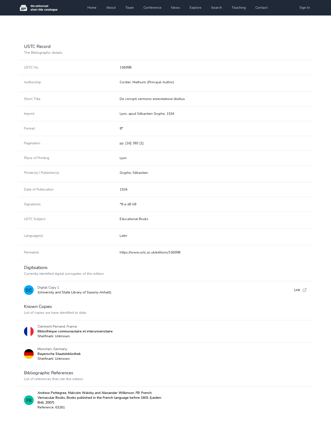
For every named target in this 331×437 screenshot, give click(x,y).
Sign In (304, 7)
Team (129, 7)
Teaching (239, 7)
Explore (195, 7)
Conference (152, 7)
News (175, 7)
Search (216, 7)
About (111, 7)
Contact (261, 7)
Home (91, 7)
